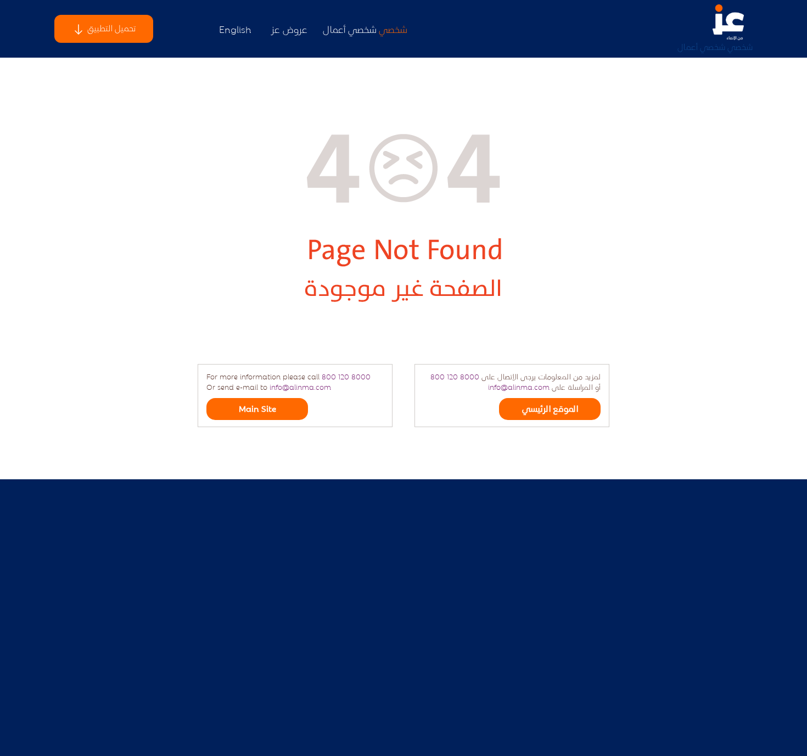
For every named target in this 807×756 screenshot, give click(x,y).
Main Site (257, 408)
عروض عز (289, 29)
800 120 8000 (346, 376)
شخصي (740, 46)
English (235, 29)
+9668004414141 (262, 695)
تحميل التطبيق (110, 27)
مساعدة (563, 664)
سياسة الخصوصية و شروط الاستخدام (514, 640)
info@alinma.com (300, 386)
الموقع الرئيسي (550, 408)
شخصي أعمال (701, 46)
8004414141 (271, 670)
